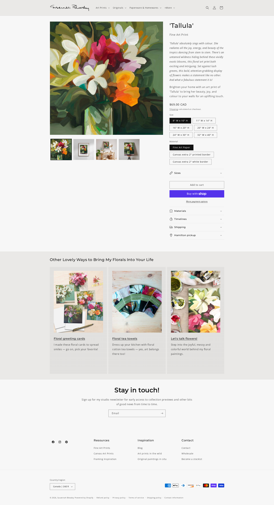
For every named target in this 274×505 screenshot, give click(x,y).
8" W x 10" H (180, 120)
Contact (186, 447)
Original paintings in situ (152, 459)
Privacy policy (119, 497)
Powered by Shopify (84, 497)
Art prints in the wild (150, 453)
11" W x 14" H (204, 120)
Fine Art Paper (181, 147)
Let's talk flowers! (184, 338)
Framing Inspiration (105, 459)
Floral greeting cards (69, 338)
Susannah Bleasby (65, 497)
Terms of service (136, 497)
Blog (140, 447)
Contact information (173, 497)
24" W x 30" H (181, 134)
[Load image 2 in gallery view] (83, 149)
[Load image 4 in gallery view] (129, 149)
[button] (102, 7)
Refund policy (103, 497)
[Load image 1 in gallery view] (61, 149)
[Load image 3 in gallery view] (106, 149)
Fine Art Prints (102, 447)
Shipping (174, 109)
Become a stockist (192, 459)
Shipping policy (154, 497)
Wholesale (187, 453)
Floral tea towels (124, 338)
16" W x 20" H (181, 127)
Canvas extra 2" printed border (192, 154)
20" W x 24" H (205, 127)
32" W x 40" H (205, 134)
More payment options (197, 201)
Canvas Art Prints (104, 453)
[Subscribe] (161, 413)
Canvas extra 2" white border (190, 161)
